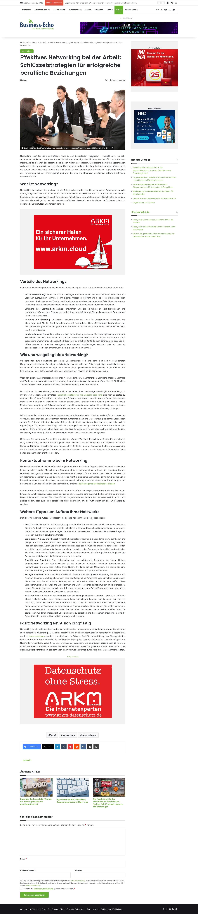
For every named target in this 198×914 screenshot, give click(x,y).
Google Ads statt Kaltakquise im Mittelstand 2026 (154, 198)
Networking (68, 735)
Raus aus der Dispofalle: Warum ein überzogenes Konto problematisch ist (36, 802)
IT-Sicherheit (59, 9)
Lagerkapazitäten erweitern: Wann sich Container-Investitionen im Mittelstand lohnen (101, 3)
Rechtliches (130, 9)
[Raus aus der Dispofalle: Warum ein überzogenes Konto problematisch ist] (36, 787)
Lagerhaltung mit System (144, 202)
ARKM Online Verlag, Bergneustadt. (84, 909)
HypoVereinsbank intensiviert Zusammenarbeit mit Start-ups (72, 800)
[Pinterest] (70, 746)
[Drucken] (96, 746)
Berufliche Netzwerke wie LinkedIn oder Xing (80, 395)
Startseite (26, 9)
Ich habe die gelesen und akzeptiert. (49, 889)
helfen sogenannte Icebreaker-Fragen (97, 483)
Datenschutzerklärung (78, 881)
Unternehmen (41, 9)
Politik (110, 9)
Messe (88, 9)
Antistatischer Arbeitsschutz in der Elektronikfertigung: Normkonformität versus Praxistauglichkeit (152, 170)
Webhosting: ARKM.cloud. (111, 909)
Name (23, 859)
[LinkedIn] (57, 746)
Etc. (118, 9)
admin (24, 80)
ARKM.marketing (126, 18)
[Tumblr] (64, 746)
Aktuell (35, 42)
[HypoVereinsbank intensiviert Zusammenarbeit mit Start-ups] (73, 787)
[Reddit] (76, 746)
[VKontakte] (83, 746)
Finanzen (99, 9)
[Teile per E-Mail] (89, 746)
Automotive (74, 9)
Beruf (53, 735)
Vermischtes (44, 42)
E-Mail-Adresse (27, 870)
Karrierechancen (37, 636)
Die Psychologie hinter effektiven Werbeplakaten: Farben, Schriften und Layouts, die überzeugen (108, 803)
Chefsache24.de (140, 212)
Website (78, 870)
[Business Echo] (37, 24)
